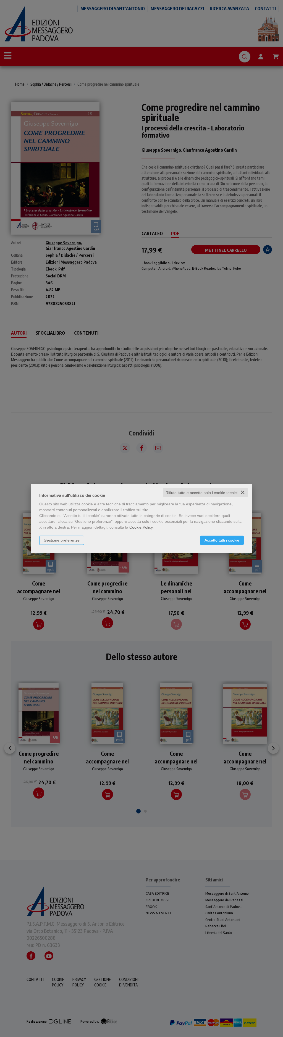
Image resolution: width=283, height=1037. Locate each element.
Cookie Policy (141, 527)
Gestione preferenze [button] (62, 540)
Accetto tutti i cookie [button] (222, 540)
